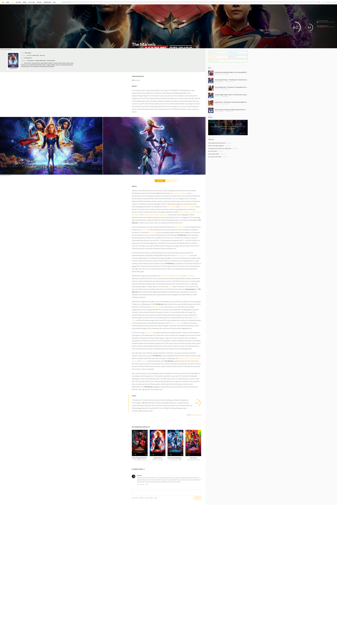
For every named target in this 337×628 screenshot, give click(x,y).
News (7, 2)
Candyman (145, 230)
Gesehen (212, 52)
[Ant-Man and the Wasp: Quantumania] (175, 441)
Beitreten (328, 2)
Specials (39, 2)
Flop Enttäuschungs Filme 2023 (216, 143)
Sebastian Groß (196, 415)
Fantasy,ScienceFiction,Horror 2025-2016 (219, 148)
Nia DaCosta (31, 60)
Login (334, 2)
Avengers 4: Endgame (179, 193)
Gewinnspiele (47, 2)
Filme (12, 2)
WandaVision (182, 358)
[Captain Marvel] (158, 441)
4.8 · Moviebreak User (322, 25)
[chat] (323, 2)
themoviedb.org (7, 49)
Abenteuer (35, 55)
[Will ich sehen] (135, 454)
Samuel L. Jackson (176, 323)
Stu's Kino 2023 (212, 151)
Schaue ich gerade (214, 61)
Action (29, 55)
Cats (170, 286)
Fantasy (42, 55)
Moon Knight (171, 207)
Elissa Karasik (51, 60)
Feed (54, 2)
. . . (58, 2)
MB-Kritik (160, 180)
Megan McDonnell (41, 60)
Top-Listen (31, 2)
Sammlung (233, 56)
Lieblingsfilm (213, 56)
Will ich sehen (234, 52)
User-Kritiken (172, 180)
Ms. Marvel (192, 358)
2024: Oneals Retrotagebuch (216, 145)
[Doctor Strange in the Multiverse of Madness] (140, 441)
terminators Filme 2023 (214, 156)
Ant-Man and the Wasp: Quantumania (155, 215)
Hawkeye (143, 361)
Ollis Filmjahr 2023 (213, 154)
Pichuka (139, 475)
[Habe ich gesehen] (133, 454)
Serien (24, 2)
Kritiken (18, 2)
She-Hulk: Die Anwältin (187, 207)
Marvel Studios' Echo (183, 255)
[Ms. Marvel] (193, 441)
